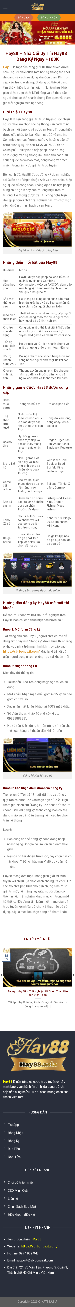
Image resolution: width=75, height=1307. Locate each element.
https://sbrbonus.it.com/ (39, 1246)
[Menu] (5, 7)
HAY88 (36, 1239)
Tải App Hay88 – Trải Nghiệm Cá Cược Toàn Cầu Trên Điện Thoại (37, 993)
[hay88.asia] (38, 7)
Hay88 (7, 1082)
